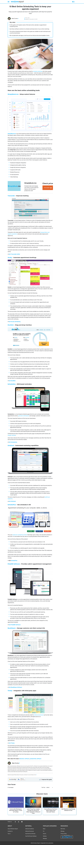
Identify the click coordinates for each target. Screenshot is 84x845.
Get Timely (12, 743)
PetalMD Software (14, 564)
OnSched (11, 445)
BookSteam (12, 628)
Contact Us (10, 831)
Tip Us (9, 833)
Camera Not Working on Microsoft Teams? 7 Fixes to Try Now (15, 810)
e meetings (39, 71)
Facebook (15, 821)
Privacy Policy (64, 833)
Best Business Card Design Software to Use (68, 809)
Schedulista (12, 384)
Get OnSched (12, 501)
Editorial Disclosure (29, 831)
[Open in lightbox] (30, 114)
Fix (43, 831)
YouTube (21, 821)
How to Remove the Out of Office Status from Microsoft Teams (50, 810)
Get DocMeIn (12, 381)
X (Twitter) (18, 821)
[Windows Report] (17, 2)
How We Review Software (30, 836)
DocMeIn (11, 325)
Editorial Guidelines (29, 828)
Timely (10, 690)
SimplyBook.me (13, 94)
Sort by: (43, 787)
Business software (24, 758)
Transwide (11, 196)
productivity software (35, 758)
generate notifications (23, 416)
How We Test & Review (30, 833)
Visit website (47, 187)
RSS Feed (63, 828)
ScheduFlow (12, 504)
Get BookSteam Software (15, 687)
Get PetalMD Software (15, 625)
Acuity (10, 257)
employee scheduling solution (19, 535)
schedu (34, 71)
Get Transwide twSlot (14, 254)
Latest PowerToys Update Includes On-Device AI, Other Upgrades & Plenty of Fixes (33, 811)
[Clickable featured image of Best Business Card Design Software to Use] (68, 802)
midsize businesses (38, 715)
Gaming (44, 836)
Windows (45, 838)
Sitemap (62, 831)
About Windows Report (13, 828)
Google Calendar (12, 435)
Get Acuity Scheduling (14, 321)
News (44, 828)
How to (44, 833)
